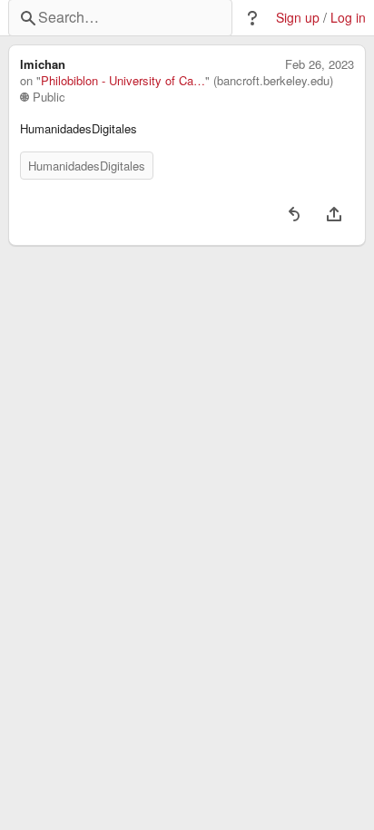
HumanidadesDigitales (86, 165)
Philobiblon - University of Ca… (123, 81)
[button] (252, 18)
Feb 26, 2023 (319, 64)
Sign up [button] (298, 17)
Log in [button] (348, 17)
